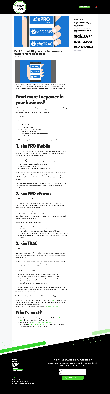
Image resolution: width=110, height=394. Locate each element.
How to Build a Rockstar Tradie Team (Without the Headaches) (83, 42)
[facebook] (96, 7)
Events (52, 7)
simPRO (52, 300)
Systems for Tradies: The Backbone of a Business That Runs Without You (82, 24)
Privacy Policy (95, 389)
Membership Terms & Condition (84, 389)
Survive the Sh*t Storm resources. (42, 322)
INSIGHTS (15, 365)
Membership (46, 7)
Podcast (58, 7)
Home (34, 7)
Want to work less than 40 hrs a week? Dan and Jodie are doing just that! (83, 48)
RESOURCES (15, 363)
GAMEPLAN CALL (84, 7)
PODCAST (15, 361)
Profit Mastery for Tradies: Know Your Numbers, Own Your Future (83, 30)
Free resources (66, 7)
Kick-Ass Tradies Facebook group (38, 324)
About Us (40, 7)
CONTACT (15, 368)
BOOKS (14, 366)
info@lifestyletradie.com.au (20, 381)
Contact (75, 7)
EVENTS (14, 360)
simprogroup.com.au (51, 306)
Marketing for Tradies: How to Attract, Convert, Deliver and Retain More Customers (83, 36)
